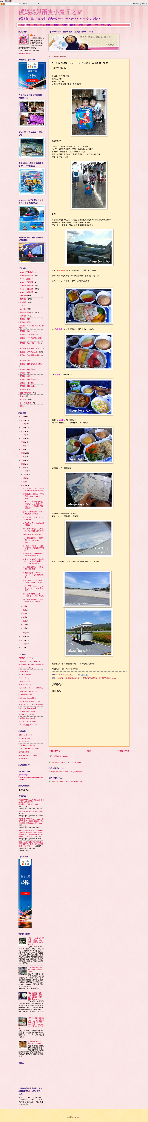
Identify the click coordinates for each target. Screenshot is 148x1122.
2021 (23, 435)
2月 (24, 624)
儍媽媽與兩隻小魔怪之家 (50, 12)
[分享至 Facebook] (87, 675)
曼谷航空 (102, 678)
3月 (24, 621)
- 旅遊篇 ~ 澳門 (24, 373)
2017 (23, 449)
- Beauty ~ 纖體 (24, 279)
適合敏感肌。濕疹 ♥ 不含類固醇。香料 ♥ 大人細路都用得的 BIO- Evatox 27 (35, 996)
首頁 (22, 25)
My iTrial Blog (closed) (26, 718)
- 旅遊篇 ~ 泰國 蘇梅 (65, 678)
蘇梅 (109, 678)
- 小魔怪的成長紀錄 (26, 312)
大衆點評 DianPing (25, 658)
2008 (23, 644)
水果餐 (77, 678)
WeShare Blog (23, 678)
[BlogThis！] (82, 675)
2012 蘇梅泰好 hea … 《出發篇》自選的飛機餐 (33, 601)
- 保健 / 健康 (23, 296)
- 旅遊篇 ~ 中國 (24, 319)
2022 (23, 431)
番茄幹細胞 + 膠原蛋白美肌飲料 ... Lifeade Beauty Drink (33, 496)
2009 (23, 640)
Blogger (78, 1117)
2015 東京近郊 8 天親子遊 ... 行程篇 (35, 1042)
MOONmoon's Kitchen (26, 745)
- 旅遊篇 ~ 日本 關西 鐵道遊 (29, 355)
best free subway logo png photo (30, 811)
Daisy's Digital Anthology (27, 755)
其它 (96, 25)
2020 (23, 438)
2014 (23, 460)
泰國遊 (56, 25)
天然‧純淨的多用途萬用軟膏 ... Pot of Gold (35, 970)
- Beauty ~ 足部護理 (26, 282)
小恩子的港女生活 (25, 735)
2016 (23, 453)
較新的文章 (55, 751)
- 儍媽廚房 (22, 299)
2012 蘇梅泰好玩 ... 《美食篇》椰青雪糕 (33, 568)
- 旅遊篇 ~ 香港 (24, 389)
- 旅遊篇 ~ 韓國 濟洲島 (27, 379)
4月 (24, 617)
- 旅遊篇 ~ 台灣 (24, 322)
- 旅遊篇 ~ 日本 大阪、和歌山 (29, 343)
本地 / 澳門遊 (45, 25)
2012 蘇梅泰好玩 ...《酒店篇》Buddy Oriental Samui (33, 540)
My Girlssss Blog (24, 684)
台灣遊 (80, 25)
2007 (23, 647)
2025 (23, 420)
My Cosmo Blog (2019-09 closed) (30, 705)
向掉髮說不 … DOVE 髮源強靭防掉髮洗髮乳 (33, 555)
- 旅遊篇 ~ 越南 (24, 376)
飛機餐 (95, 678)
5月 (24, 614)
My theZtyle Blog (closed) (27, 691)
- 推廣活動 (22, 316)
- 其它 (20, 306)
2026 (23, 416)
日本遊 (72, 25)
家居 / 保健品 (106, 25)
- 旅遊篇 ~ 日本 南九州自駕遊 (29, 338)
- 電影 (20, 406)
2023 (23, 427)
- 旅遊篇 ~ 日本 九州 (26, 331)
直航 (89, 678)
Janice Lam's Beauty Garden (28, 748)
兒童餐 (83, 678)
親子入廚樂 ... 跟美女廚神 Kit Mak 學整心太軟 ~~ (32, 581)
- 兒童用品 (22, 302)
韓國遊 (64, 25)
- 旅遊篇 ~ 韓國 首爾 (26, 386)
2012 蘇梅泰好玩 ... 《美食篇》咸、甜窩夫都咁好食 (33, 530)
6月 (24, 610)
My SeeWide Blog (25, 674)
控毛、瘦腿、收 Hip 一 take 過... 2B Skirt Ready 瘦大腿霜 (33, 588)
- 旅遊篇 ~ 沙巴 (24, 361)
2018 (23, 446)
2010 (23, 636)
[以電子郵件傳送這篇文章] (79, 675)
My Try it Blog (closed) (26, 711)
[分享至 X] (84, 675)
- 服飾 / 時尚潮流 (25, 393)
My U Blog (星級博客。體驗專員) (31, 664)
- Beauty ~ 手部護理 (26, 275)
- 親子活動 (22, 399)
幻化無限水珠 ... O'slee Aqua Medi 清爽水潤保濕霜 (33, 575)
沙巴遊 (89, 25)
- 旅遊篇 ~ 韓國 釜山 (26, 383)
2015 (23, 457)
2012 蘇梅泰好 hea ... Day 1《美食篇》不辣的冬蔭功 (33, 595)
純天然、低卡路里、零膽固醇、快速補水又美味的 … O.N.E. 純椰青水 (33, 561)
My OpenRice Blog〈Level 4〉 (29, 661)
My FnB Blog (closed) (26, 715)
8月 (24, 485)
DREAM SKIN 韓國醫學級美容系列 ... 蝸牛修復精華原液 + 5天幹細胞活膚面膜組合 (33, 505)
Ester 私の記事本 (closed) (27, 725)
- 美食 (20, 396)
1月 (24, 628)
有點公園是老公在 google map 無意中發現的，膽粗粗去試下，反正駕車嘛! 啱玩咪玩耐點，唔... (31, 821)
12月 (25, 471)
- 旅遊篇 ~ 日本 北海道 (27, 334)
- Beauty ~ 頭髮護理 (26, 292)
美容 (35, 25)
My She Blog (23, 671)
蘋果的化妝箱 (23, 752)
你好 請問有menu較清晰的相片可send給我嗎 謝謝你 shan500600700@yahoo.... (31, 802)
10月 (25, 478)
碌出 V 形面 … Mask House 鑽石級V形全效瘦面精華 (33, 489)
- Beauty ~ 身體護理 (26, 285)
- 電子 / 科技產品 (25, 403)
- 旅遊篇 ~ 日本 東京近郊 (28, 352)
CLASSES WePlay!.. (25, 695)
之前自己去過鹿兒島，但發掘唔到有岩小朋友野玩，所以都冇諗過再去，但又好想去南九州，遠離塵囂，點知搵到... (30, 833)
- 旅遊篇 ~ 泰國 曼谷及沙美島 (29, 364)
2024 (23, 424)
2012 (23, 468)
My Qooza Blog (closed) (27, 708)
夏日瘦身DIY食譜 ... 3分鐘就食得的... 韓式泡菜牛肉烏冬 (33, 548)
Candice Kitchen (24, 742)
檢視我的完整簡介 (25, 53)
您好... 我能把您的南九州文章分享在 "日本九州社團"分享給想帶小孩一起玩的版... (30, 844)
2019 (23, 442)
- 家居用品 (22, 309)
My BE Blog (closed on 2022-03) (30, 688)
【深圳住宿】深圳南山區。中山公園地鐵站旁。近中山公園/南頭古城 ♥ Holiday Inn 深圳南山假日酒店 (31, 1023)
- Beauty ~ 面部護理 (26, 289)
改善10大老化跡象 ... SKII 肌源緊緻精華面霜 (32, 513)
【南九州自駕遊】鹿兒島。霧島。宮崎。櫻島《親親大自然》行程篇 (36, 941)
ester (34, 35)
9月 (24, 482)
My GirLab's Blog (24, 681)
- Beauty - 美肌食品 (26, 272)
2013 (23, 464)
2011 (23, 633)
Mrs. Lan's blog (24, 738)
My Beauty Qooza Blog (27, 698)
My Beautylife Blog (25, 668)
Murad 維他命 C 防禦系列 (32, 534)
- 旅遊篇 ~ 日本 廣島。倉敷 (29, 348)
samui (114, 678)
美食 (28, 25)
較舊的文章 (123, 751)
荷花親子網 (22, 758)
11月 (25, 474)
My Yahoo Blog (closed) (27, 721)
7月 (24, 606)
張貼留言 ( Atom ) (61, 756)
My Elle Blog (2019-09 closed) (29, 701)
